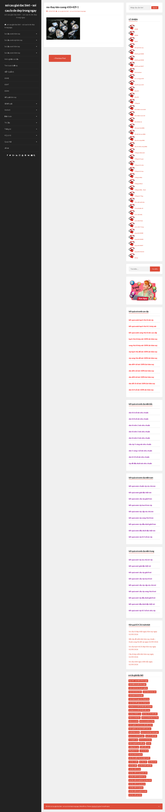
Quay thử (7, 142)
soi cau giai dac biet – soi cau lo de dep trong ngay (19, 25)
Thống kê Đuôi (139, 183)
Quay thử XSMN (139, 239)
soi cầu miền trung (134, 769)
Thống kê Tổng (139, 196)
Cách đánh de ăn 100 (149, 692)
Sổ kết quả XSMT (139, 66)
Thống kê (7, 129)
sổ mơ (6, 148)
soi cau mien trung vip (135, 754)
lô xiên (149, 743)
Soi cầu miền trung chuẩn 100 (138, 773)
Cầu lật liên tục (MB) (140, 134)
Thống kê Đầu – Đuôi (140, 189)
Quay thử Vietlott (139, 251)
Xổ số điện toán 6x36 (140, 109)
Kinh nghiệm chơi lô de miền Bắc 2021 (140, 725)
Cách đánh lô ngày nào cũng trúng (139, 699)
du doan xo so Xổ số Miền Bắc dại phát (140, 706)
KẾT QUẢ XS (9, 72)
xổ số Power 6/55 (139, 84)
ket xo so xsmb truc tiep (147, 721)
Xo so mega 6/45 (139, 78)
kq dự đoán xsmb (134, 732)
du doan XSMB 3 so (135, 714)
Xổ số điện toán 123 (140, 115)
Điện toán (8, 116)
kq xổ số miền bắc (151, 736)
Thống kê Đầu (138, 177)
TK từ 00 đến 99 (139, 208)
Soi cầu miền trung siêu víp (137, 784)
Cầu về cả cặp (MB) (140, 140)
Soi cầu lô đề (132, 765)
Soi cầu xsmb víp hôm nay (13, 40)
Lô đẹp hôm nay (133, 747)
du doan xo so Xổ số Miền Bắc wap (139, 710)
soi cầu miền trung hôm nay (137, 776)
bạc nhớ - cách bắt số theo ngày (138, 681)
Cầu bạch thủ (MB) (139, 128)
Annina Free (95, 806)
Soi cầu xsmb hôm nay (12, 34)
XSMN (6, 91)
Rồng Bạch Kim (133, 751)
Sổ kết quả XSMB (139, 54)
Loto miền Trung (139, 227)
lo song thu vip (133, 740)
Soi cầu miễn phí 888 (135, 795)
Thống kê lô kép (139, 171)
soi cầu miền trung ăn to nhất (137, 791)
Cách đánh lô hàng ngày (136, 695)
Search (155, 8)
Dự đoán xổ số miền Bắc (150, 714)
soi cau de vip (144, 751)
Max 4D (137, 97)
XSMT (6, 85)
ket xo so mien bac (134, 717)
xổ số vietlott (138, 72)
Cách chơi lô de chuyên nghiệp (138, 688)
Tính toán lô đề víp (11, 66)
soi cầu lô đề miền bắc (145, 765)
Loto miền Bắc (138, 214)
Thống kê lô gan (139, 159)
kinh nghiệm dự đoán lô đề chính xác (140, 729)
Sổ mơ (136, 257)
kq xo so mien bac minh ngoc (149, 732)
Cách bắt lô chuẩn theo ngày (137, 684)
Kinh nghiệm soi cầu (11, 59)
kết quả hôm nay (10, 97)
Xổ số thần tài (138, 122)
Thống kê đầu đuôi (140, 152)
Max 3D (137, 91)
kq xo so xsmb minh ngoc (136, 736)
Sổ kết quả (8, 104)
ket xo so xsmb (133, 721)
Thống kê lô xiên (139, 165)
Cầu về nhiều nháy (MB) (141, 146)
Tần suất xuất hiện (140, 202)
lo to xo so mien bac (145, 740)
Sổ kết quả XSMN (139, 60)
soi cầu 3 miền (133, 762)
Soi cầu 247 (143, 762)
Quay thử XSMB (139, 233)
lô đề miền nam (145, 747)
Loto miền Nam (139, 220)
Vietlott (7, 110)
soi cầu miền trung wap (136, 787)
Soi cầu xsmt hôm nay (12, 46)
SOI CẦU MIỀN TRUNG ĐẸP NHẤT (139, 758)
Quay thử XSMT (139, 245)
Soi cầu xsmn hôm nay (12, 53)
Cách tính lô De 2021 (135, 692)
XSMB (6, 78)
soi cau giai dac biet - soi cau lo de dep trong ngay (71, 11)
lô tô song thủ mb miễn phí (137, 743)
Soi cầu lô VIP (152, 762)
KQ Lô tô (7, 135)
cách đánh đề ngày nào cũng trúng (139, 703)
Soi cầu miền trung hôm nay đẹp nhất (140, 780)
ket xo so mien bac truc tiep (150, 717)
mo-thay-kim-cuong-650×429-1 (62, 7)
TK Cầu (7, 123)
